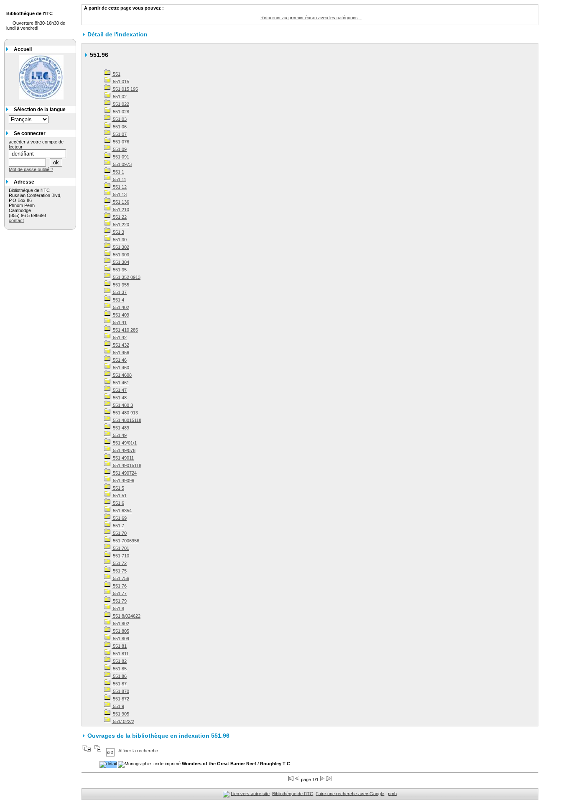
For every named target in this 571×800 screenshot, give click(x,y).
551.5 (118, 488)
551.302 (120, 247)
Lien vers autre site (250, 793)
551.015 (120, 81)
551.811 (120, 653)
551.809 (120, 638)
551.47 (119, 390)
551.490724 (124, 472)
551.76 (119, 585)
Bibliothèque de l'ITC (292, 793)
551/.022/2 (123, 721)
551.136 (120, 201)
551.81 (119, 646)
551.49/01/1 (124, 442)
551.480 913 (125, 412)
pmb (392, 793)
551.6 (118, 503)
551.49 (119, 435)
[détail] (108, 764)
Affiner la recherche (138, 750)
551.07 (119, 134)
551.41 (119, 322)
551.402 (120, 307)
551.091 (120, 156)
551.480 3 (122, 405)
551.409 (120, 314)
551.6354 (122, 510)
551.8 (118, 608)
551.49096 (123, 480)
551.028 (120, 111)
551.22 (119, 217)
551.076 (120, 141)
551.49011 (123, 457)
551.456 (120, 352)
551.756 (120, 578)
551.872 (120, 698)
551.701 (120, 548)
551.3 (118, 232)
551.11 (119, 179)
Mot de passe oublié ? (31, 169)
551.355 (120, 284)
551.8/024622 (126, 616)
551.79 (119, 600)
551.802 (120, 623)
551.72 (119, 563)
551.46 (119, 360)
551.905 (120, 713)
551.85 (119, 668)
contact (16, 220)
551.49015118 (126, 465)
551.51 (119, 495)
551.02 (119, 96)
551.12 (119, 186)
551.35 (119, 269)
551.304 (120, 262)
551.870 (120, 691)
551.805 (120, 631)
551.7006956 (125, 540)
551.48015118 (126, 420)
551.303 (120, 254)
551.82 (119, 661)
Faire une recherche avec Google (350, 793)
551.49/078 (123, 450)
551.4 (118, 299)
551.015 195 (125, 89)
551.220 (120, 224)
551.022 (120, 104)
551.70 (119, 533)
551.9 (118, 706)
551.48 (119, 397)
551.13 (119, 194)
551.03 (119, 119)
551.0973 (122, 164)
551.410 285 (125, 329)
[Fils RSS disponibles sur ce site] (226, 793)
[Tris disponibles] (110, 750)
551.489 (120, 427)
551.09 (119, 149)
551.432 (120, 345)
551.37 (119, 292)
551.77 (119, 593)
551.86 (119, 676)
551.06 (119, 126)
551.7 (118, 525)
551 (116, 74)
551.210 (120, 209)
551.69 (119, 518)
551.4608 (122, 375)
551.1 (118, 171)
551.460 (120, 367)
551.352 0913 (126, 277)
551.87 (119, 683)
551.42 (119, 337)
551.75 (119, 570)
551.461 (120, 382)
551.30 (119, 239)
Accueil (23, 49)
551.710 (120, 555)
